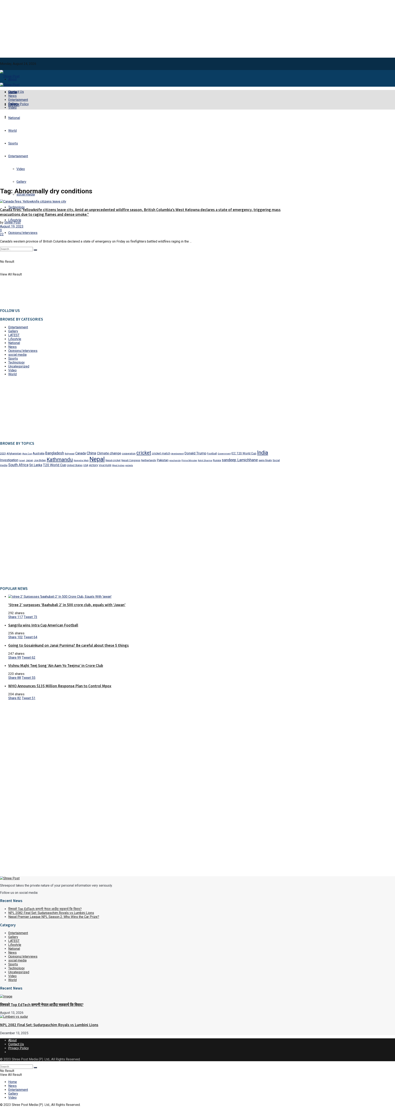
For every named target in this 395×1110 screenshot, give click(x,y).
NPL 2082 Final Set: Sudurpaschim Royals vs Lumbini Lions (51, 913)
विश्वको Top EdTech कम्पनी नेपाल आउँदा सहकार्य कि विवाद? (45, 909)
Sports (13, 143)
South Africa (18, 465)
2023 (3, 453)
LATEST (14, 335)
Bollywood (69, 453)
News (12, 96)
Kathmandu (60, 459)
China (91, 453)
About (12, 1040)
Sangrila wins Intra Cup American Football (43, 625)
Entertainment (18, 100)
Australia (38, 453)
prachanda (175, 460)
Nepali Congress (130, 460)
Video (12, 108)
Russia (217, 460)
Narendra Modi (81, 460)
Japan (29, 460)
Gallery (13, 104)
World (12, 131)
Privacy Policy (18, 1048)
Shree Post (12, 222)
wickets (129, 465)
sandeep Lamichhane (240, 460)
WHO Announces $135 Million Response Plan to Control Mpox (59, 686)
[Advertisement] (197, 29)
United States (74, 465)
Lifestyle (14, 220)
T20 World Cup (54, 465)
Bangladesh (54, 453)
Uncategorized (18, 366)
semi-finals (265, 460)
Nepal (97, 459)
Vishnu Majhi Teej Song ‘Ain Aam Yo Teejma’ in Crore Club (55, 665)
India (262, 453)
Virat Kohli (105, 465)
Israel (22, 460)
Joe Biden (40, 460)
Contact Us (16, 1044)
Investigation (9, 460)
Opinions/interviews (22, 233)
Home (12, 92)
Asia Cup (27, 453)
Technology (16, 362)
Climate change (109, 453)
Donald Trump (195, 453)
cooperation (129, 453)
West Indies (118, 465)
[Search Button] (35, 1067)
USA (85, 465)
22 (2, 234)
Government (224, 453)
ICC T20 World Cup (243, 453)
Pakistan (162, 460)
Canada (80, 453)
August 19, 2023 (11, 226)
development (177, 453)
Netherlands (148, 460)
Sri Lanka (35, 465)
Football (212, 453)
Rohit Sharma (205, 460)
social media (17, 355)
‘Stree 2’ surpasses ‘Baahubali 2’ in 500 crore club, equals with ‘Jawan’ (66, 604)
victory (93, 465)
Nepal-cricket (113, 460)
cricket (143, 453)
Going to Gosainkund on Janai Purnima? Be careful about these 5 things (68, 645)
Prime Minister (189, 460)
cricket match (161, 453)
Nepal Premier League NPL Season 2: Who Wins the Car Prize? (53, 917)
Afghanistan (14, 453)
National (14, 118)
